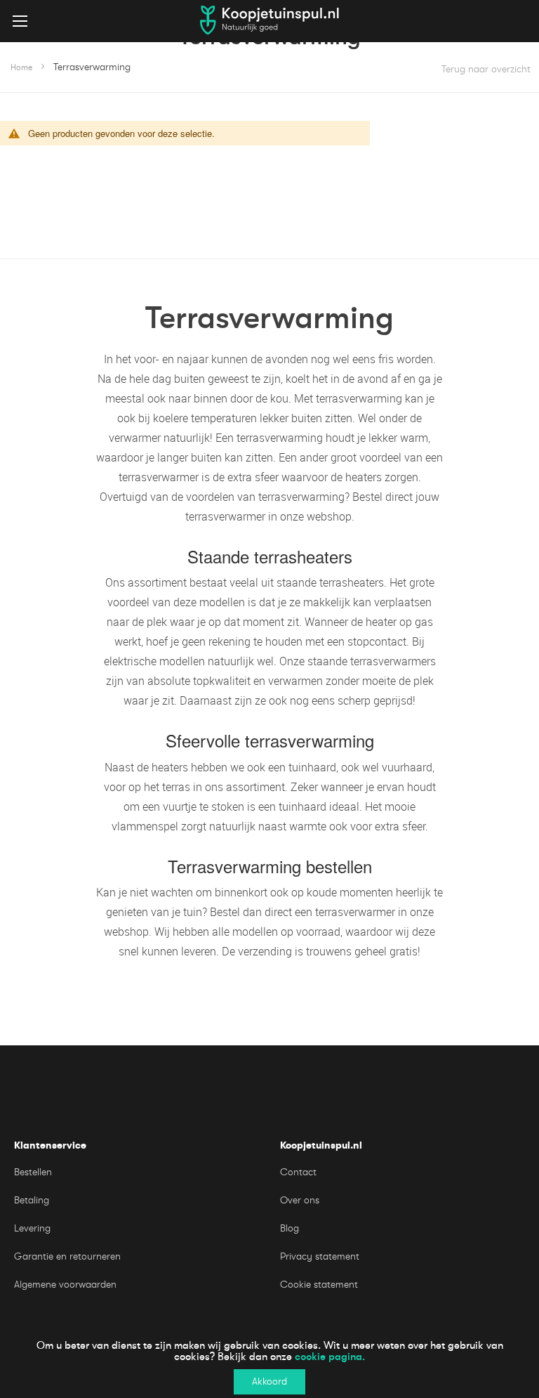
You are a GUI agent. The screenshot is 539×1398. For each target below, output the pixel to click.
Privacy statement (319, 1256)
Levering (32, 1228)
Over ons (299, 1200)
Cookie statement (319, 1285)
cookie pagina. (330, 1356)
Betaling (31, 1200)
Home (21, 67)
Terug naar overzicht (486, 69)
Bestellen (33, 1172)
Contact (298, 1172)
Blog (289, 1228)
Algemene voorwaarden (65, 1285)
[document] (269, 1363)
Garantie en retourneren (67, 1256)
